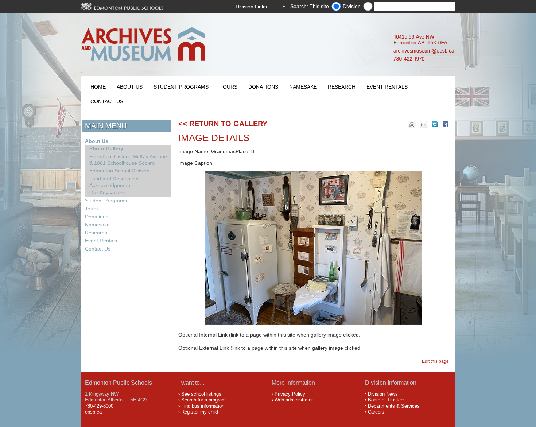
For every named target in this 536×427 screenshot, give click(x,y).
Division (352, 6)
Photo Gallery (106, 148)
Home (98, 87)
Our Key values (107, 192)
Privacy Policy (290, 394)
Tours (228, 87)
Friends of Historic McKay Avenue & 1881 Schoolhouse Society (128, 160)
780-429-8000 (99, 406)
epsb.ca (93, 412)
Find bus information (202, 406)
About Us (130, 87)
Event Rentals (387, 87)
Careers (376, 412)
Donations (263, 87)
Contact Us (106, 101)
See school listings (201, 394)
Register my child (199, 412)
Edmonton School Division (119, 171)
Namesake (303, 87)
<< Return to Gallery (222, 124)
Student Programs (181, 87)
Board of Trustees (387, 400)
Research (342, 87)
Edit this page (436, 361)
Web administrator (294, 400)
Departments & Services (394, 406)
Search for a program (203, 400)
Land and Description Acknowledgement (114, 182)
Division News (383, 394)
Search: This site (309, 6)
